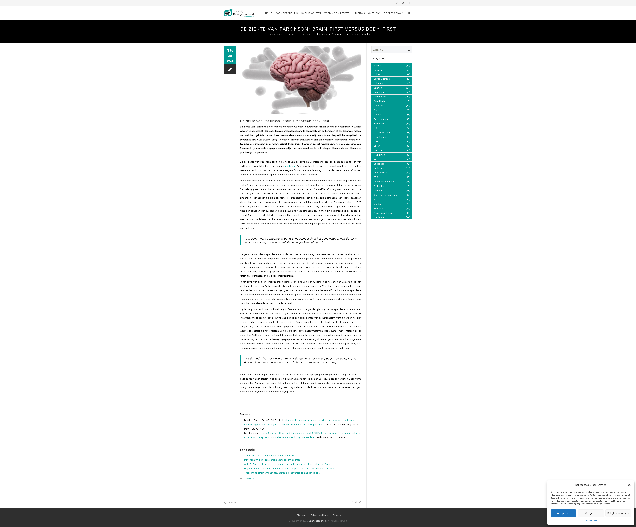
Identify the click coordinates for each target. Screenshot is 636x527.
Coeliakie (378, 69)
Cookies (337, 515)
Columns (378, 83)
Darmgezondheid (287, 13)
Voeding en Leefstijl (338, 13)
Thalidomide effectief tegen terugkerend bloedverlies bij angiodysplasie (282, 472)
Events (377, 114)
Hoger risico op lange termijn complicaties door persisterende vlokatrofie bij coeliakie (289, 468)
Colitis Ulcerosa (382, 78)
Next (354, 502)
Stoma (377, 199)
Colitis (377, 74)
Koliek (377, 141)
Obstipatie (379, 163)
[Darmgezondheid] (239, 13)
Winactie (378, 208)
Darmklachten (311, 13)
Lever (377, 145)
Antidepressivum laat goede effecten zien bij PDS (270, 455)
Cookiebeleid (591, 520)
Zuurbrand (379, 217)
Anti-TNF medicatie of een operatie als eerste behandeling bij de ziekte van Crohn (287, 464)
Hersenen (249, 478)
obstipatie (290, 166)
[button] (629, 485)
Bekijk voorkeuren (618, 513)
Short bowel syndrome (386, 194)
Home (268, 13)
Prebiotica (379, 186)
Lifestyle (378, 150)
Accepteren (563, 513)
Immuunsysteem (382, 132)
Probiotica (379, 190)
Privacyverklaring (320, 515)
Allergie (377, 65)
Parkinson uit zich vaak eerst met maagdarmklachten (272, 459)
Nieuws (360, 13)
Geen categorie (382, 119)
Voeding (378, 203)
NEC (376, 159)
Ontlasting (379, 168)
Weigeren (591, 513)
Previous (232, 502)
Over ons (374, 13)
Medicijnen (379, 154)
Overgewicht (380, 172)
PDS (376, 177)
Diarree (377, 110)
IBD (375, 127)
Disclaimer (302, 515)
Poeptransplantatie (384, 181)
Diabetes (378, 105)
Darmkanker (380, 96)
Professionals (394, 13)
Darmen (378, 87)
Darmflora (379, 92)
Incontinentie (380, 136)
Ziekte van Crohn (383, 212)
